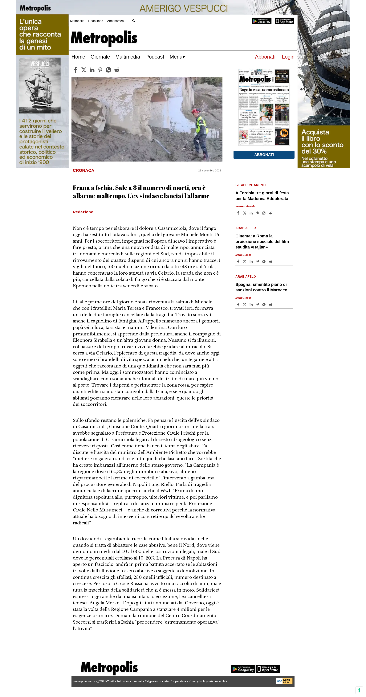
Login (288, 57)
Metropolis (77, 21)
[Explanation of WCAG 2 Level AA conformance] (284, 683)
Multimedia (127, 57)
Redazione (95, 21)
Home (78, 57)
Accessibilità (218, 681)
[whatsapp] (108, 70)
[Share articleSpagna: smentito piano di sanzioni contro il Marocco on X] (245, 304)
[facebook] (75, 70)
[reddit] (117, 70)
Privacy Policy (198, 681)
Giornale (100, 57)
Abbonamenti (116, 21)
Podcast (154, 57)
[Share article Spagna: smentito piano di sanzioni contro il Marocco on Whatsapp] (264, 304)
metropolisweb (245, 206)
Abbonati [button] (264, 155)
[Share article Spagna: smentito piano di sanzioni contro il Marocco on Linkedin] (251, 304)
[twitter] (84, 70)
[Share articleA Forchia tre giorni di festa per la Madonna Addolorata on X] (245, 213)
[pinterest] (100, 70)
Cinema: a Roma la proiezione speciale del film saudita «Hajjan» (262, 241)
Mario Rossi (243, 254)
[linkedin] (92, 70)
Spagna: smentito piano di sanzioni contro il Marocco (261, 287)
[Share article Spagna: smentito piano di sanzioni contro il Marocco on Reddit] (271, 304)
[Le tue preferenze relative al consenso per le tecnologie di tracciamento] (359, 690)
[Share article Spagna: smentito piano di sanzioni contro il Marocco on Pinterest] (258, 304)
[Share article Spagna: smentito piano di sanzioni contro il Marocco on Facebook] (238, 304)
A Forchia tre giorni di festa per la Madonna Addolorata (262, 196)
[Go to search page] (133, 21)
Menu (176, 57)
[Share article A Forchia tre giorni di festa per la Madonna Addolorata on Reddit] (271, 213)
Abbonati (265, 57)
